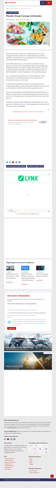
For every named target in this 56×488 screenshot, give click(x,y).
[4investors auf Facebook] (19, 162)
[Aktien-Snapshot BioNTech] (41, 446)
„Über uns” (27, 427)
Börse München (8, 467)
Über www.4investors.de (13, 479)
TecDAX (31, 464)
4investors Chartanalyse (10, 462)
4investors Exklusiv (9, 460)
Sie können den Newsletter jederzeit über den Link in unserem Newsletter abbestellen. (21, 316)
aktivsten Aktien (14, 449)
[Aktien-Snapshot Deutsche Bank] (31, 449)
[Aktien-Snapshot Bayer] (36, 446)
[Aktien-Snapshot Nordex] (31, 452)
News (46, 102)
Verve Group (40, 272)
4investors (7, 8)
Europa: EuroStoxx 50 (34, 472)
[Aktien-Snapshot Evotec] (41, 449)
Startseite (6, 479)
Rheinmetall (25, 272)
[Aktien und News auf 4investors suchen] (43, 3)
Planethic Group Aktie (35, 166)
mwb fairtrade (8, 469)
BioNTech (10, 272)
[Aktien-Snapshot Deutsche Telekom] (36, 449)
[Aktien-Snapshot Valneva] (41, 452)
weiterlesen (9, 282)
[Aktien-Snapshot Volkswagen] (46, 452)
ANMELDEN (11, 328)
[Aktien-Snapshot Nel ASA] (46, 449)
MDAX (31, 460)
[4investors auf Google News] (16, 162)
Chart (42, 102)
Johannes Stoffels (23, 19)
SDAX (31, 462)
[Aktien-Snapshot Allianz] (31, 446)
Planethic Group (15, 8)
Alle (49, 3)
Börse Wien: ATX (33, 470)
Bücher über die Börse (9, 458)
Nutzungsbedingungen (40, 323)
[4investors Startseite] (10, 2)
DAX (31, 459)
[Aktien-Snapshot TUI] (36, 452)
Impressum (21, 479)
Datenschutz (27, 479)
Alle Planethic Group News (16, 166)
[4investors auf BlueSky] (7, 162)
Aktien (11, 8)
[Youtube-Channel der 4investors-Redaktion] (13, 162)
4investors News (8, 464)
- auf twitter (28, 19)
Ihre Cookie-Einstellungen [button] (35, 479)
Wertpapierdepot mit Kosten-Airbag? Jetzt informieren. (28, 112)
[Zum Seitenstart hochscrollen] (52, 476)
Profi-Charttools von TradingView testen (28, 214)
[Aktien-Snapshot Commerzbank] (46, 446)
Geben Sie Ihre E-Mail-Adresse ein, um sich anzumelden (21, 303)
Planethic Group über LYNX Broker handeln (28, 181)
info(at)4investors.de (16, 433)
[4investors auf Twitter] (10, 162)
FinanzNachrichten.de (9, 465)
